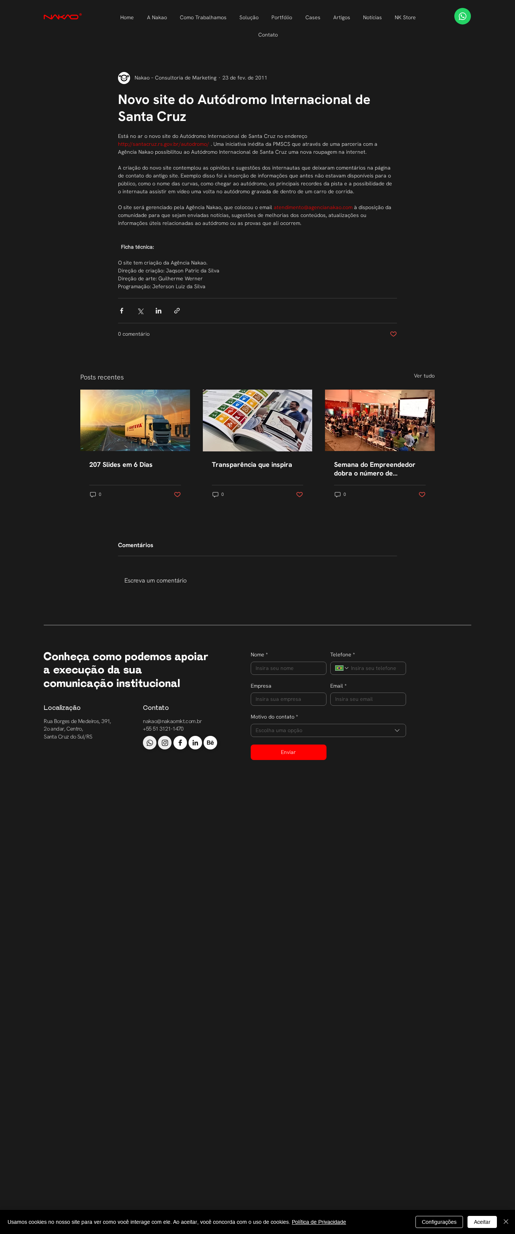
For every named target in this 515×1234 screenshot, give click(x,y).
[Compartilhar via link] (177, 310)
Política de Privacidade (319, 1222)
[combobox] (328, 730)
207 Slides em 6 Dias (121, 464)
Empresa (261, 685)
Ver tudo (424, 375)
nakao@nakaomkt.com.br (172, 721)
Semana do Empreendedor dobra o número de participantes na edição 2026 (378, 468)
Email (338, 685)
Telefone (342, 654)
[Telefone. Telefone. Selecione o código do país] (342, 668)
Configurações (439, 1222)
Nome (259, 654)
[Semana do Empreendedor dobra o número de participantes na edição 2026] (380, 420)
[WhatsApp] (462, 16)
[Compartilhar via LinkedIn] (158, 310)
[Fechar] (505, 1222)
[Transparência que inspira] (258, 420)
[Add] (149, 742)
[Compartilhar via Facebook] (121, 310)
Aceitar (482, 1222)
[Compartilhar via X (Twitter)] (140, 310)
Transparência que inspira (252, 464)
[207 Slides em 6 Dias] (135, 420)
